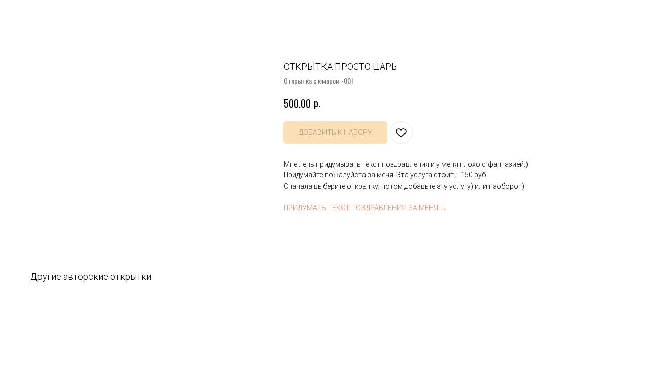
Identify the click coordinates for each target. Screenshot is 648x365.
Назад (28, 15)
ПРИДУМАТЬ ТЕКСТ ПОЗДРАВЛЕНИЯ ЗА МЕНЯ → (365, 208)
